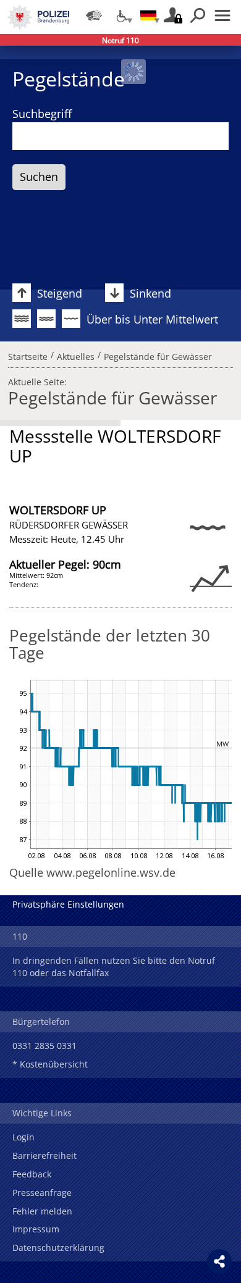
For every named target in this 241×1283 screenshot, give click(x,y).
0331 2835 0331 (44, 1045)
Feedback (31, 1174)
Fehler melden (42, 1211)
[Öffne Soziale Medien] (219, 1261)
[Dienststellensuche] (94, 15)
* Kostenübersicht (50, 1064)
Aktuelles (76, 355)
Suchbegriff (42, 113)
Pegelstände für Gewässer (158, 355)
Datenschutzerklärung (58, 1247)
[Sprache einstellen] (148, 15)
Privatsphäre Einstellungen (68, 904)
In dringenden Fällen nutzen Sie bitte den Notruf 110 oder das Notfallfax (113, 967)
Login (23, 1137)
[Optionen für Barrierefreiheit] (121, 15)
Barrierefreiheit (44, 1155)
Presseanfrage (42, 1192)
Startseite (28, 355)
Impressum (35, 1229)
